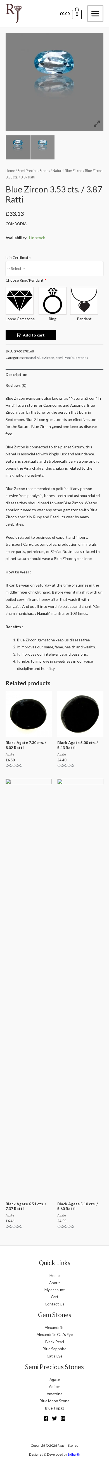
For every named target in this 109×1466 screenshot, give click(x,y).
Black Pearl (54, 1341)
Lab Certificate (18, 257)
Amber (54, 1386)
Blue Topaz (54, 1408)
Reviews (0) (16, 385)
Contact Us (55, 1304)
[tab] (54, 374)
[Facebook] (46, 1418)
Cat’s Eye (54, 1356)
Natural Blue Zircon (67, 171)
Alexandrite (54, 1327)
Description (16, 374)
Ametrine (54, 1393)
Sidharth (74, 1454)
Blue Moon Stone (54, 1400)
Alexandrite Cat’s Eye (55, 1334)
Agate (54, 1379)
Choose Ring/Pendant (26, 280)
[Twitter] (54, 1418)
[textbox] (56, 268)
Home (10, 171)
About (54, 1282)
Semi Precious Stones (34, 171)
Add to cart (34, 335)
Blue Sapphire (54, 1348)
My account (54, 1289)
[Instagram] (62, 1418)
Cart (54, 1296)
